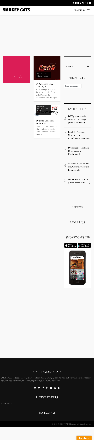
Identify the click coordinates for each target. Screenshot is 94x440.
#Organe (45, 76)
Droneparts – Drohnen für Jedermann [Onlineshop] (78, 151)
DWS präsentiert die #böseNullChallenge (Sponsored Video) (77, 119)
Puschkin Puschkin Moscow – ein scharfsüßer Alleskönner (79, 135)
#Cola (46, 74)
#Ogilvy (45, 108)
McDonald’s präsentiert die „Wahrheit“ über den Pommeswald (78, 166)
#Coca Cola (40, 74)
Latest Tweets (47, 397)
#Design (39, 76)
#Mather (40, 108)
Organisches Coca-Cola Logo (45, 85)
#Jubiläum (40, 106)
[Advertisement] (47, 35)
